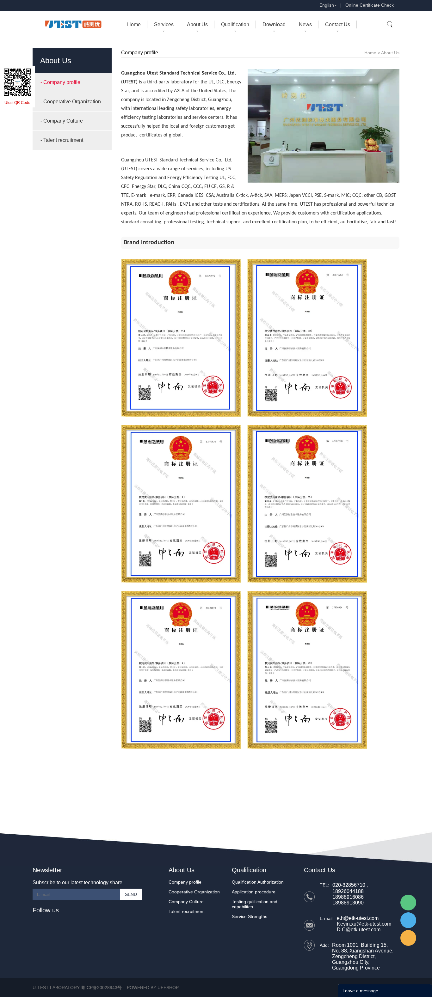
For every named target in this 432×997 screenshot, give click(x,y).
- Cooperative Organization (70, 101)
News (305, 24)
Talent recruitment (187, 911)
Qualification (235, 24)
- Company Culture (61, 121)
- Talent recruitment (61, 140)
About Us (197, 24)
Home (134, 24)
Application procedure (253, 891)
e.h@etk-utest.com (358, 918)
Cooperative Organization (194, 891)
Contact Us (337, 24)
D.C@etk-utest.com (358, 929)
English (326, 5)
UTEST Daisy (408, 920)
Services (164, 24)
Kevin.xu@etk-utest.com (364, 924)
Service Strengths (249, 916)
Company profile (185, 882)
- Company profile (60, 82)
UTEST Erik (408, 938)
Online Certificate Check (369, 5)
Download (274, 24)
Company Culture (186, 901)
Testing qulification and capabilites (254, 904)
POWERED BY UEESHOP (153, 987)
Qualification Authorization (258, 882)
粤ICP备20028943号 (101, 987)
